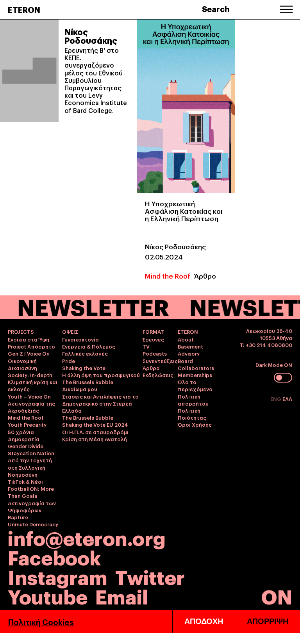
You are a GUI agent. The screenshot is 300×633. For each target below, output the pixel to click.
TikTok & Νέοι (25, 481)
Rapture (18, 516)
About (186, 339)
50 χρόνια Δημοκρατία (23, 435)
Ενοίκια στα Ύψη (28, 339)
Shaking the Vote (83, 367)
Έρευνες (153, 339)
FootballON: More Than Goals (31, 492)
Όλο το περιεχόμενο (195, 385)
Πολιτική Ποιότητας (192, 414)
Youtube (48, 595)
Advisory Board (189, 357)
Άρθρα (151, 367)
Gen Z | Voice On (29, 353)
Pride (68, 360)
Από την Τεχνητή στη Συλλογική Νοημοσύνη (30, 466)
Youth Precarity (27, 424)
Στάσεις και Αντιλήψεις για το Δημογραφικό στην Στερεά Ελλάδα (100, 403)
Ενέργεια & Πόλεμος (88, 346)
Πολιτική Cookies (41, 621)
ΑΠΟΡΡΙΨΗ (267, 621)
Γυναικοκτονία (80, 339)
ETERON (24, 9)
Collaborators (196, 367)
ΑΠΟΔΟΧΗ (203, 621)
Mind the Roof (167, 275)
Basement (190, 346)
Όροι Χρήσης (195, 424)
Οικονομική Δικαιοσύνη (22, 364)
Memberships (195, 374)
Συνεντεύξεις (160, 360)
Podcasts (155, 353)
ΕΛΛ (287, 398)
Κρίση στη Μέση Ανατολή (94, 438)
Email (121, 595)
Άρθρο (205, 275)
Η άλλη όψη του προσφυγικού (101, 374)
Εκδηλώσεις (158, 374)
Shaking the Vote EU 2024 (95, 424)
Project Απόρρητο (31, 346)
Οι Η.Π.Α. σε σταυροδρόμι (95, 431)
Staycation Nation (31, 452)
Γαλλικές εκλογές (85, 353)
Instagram (57, 576)
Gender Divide (25, 445)
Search (216, 8)
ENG (276, 398)
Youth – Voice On (29, 396)
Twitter (150, 576)
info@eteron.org (87, 537)
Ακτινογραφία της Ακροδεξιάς (31, 407)
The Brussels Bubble (87, 381)
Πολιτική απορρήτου (193, 400)
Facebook (54, 556)
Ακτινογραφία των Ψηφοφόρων (32, 506)
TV (146, 346)
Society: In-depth (30, 374)
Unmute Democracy (33, 524)
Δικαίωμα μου (79, 388)
